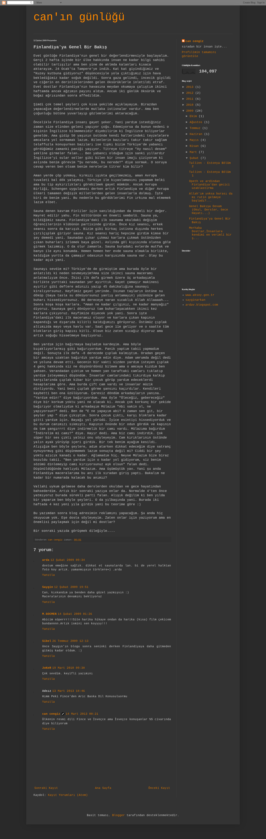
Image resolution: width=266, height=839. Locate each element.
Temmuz (196, 128)
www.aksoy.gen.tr (199, 295)
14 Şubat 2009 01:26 (75, 614)
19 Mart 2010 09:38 (68, 668)
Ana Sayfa (103, 788)
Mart (194, 152)
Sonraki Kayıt (46, 788)
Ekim (194, 116)
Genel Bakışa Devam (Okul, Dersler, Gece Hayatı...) (208, 210)
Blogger (118, 815)
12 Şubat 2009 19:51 (71, 587)
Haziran (197, 134)
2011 (190, 99)
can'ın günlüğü (79, 17)
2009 (190, 111)
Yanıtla (48, 575)
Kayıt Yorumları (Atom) (68, 795)
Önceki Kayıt (159, 788)
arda (45, 560)
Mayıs (195, 140)
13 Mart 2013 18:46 (68, 691)
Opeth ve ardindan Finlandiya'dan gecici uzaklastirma (209, 185)
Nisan (195, 146)
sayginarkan (195, 300)
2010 (190, 105)
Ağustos (197, 122)
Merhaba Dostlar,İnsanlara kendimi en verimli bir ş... (210, 233)
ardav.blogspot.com (201, 304)
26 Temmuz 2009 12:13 (70, 641)
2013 (190, 87)
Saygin (47, 587)
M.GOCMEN (49, 614)
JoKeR (46, 668)
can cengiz (51, 714)
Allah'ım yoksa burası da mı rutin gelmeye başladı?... (211, 197)
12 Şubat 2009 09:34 (67, 560)
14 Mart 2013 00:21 (82, 714)
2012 (190, 93)
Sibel (46, 641)
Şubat (195, 158)
